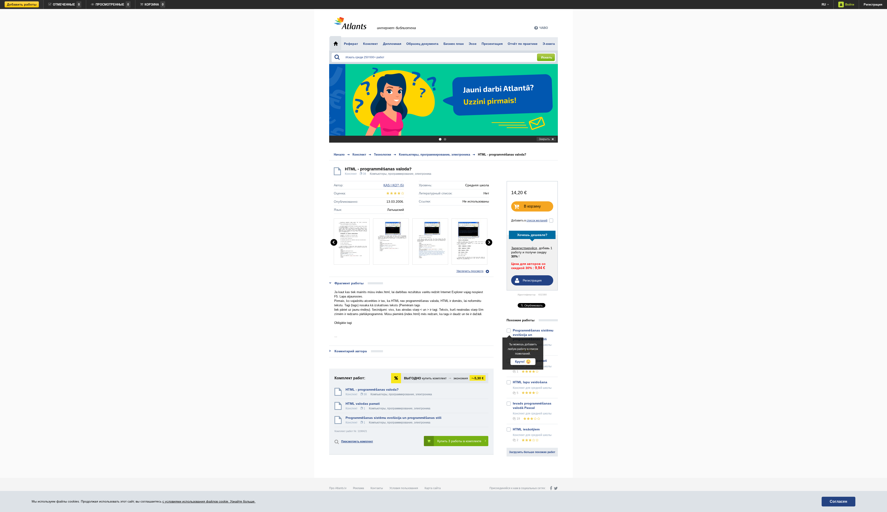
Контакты (377, 488)
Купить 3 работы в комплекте (459, 441)
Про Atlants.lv (337, 488)
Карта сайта (433, 488)
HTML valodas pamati (363, 403)
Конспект (351, 173)
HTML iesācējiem (526, 429)
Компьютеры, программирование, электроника (400, 173)
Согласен (838, 501)
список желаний (536, 220)
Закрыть (544, 139)
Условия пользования (403, 488)
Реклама (358, 488)
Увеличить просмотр (469, 271)
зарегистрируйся (524, 248)
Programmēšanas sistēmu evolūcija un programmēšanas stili (393, 418)
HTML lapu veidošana (530, 382)
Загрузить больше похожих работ (532, 452)
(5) (393, 185)
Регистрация (873, 4)
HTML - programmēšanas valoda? (502, 154)
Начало (339, 154)
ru (824, 4)
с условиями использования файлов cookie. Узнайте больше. (208, 501)
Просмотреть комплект (357, 441)
